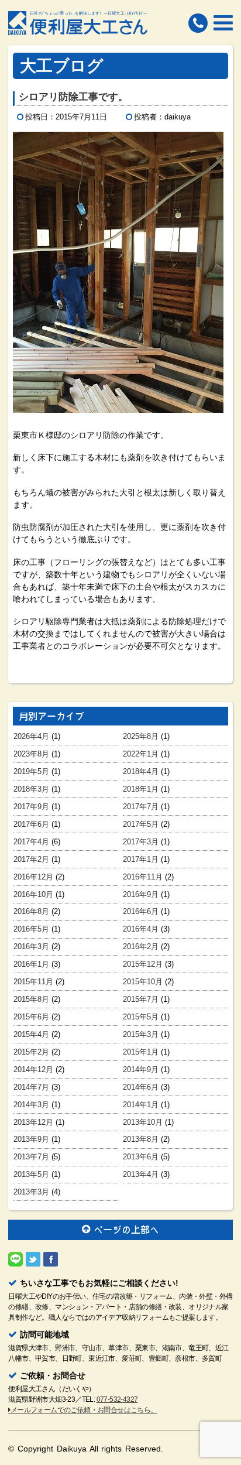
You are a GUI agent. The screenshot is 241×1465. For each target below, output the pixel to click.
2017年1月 (141, 859)
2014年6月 (141, 1087)
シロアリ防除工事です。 (73, 96)
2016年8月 (31, 911)
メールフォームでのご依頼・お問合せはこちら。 (84, 1410)
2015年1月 (141, 1052)
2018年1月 (141, 789)
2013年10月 (143, 1122)
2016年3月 (31, 946)
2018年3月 (31, 789)
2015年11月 (33, 981)
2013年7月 (31, 1156)
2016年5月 (31, 929)
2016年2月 (141, 946)
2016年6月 (141, 911)
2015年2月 (31, 1052)
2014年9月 (141, 1069)
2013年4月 (141, 1174)
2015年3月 (141, 1034)
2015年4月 (31, 1034)
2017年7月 (141, 806)
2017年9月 (31, 806)
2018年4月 (141, 771)
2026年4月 (31, 736)
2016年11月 (143, 876)
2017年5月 (141, 824)
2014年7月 (31, 1087)
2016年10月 (33, 894)
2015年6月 (31, 1016)
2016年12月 (33, 876)
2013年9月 (31, 1139)
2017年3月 (141, 841)
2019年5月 (31, 771)
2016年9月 (141, 894)
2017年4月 (31, 841)
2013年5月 (31, 1174)
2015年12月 (143, 964)
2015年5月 (141, 1016)
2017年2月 (31, 859)
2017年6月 (31, 824)
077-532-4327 (117, 1399)
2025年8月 (141, 736)
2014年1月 (141, 1104)
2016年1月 (31, 964)
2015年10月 (143, 981)
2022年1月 (141, 753)
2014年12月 (33, 1069)
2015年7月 (141, 999)
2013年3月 (31, 1191)
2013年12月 (33, 1122)
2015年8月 (31, 999)
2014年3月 (31, 1104)
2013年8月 (141, 1139)
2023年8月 (31, 753)
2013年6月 (141, 1156)
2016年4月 (141, 929)
